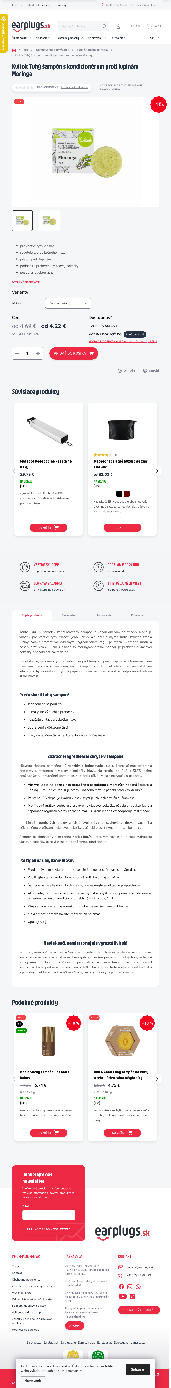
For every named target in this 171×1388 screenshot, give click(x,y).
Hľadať (103, 26)
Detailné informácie (26, 282)
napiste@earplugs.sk (140, 1267)
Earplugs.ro (121, 1343)
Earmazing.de (86, 1343)
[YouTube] (123, 1296)
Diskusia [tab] (137, 615)
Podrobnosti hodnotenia (74, 87)
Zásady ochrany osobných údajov (33, 1286)
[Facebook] (121, 1286)
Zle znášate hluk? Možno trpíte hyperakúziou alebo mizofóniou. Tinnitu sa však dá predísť (87, 1270)
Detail (122, 527)
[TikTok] (132, 1296)
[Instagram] (130, 1286)
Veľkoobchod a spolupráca (29, 1312)
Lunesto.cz (138, 1343)
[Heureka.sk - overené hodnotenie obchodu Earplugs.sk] (73, 1356)
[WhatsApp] (138, 1286)
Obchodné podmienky (52, 5)
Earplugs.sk (50, 1343)
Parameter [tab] (69, 615)
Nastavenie (33, 1380)
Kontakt (29, 5)
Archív (74, 1325)
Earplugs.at (104, 1343)
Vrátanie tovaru (22, 1293)
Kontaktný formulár (139, 1310)
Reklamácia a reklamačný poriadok (34, 1299)
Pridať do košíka (70, 353)
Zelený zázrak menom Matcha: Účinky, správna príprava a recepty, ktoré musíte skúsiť (87, 1297)
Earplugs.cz (34, 1343)
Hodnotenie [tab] (104, 615)
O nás (16, 5)
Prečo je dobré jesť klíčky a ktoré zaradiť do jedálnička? (86, 1283)
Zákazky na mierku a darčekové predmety (32, 1321)
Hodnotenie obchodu (25, 1330)
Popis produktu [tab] (32, 615)
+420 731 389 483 (139, 1275)
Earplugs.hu (68, 1343)
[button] (157, 471)
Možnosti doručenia (123, 341)
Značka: (110, 89)
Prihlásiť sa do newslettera (48, 1229)
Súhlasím (138, 1369)
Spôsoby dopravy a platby (29, 1306)
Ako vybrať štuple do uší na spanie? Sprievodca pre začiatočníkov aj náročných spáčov (84, 1312)
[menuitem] (22, 38)
